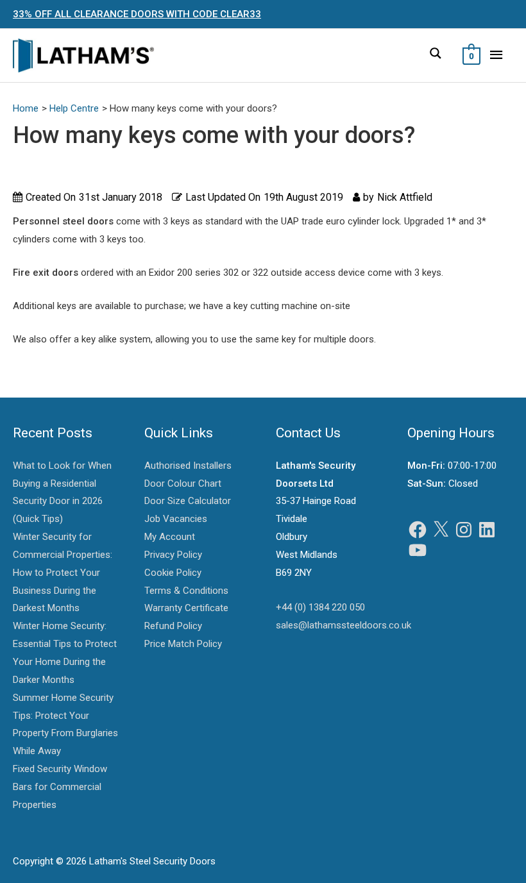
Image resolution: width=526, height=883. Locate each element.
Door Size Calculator (187, 501)
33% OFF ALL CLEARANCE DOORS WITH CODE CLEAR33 (137, 14)
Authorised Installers (188, 465)
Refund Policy (173, 626)
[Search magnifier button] (435, 53)
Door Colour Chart (182, 483)
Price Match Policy (183, 644)
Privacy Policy (173, 554)
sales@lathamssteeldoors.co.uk (343, 625)
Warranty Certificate (186, 608)
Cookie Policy (172, 572)
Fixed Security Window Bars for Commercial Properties (60, 787)
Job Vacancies (175, 519)
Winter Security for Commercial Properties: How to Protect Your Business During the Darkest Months (62, 572)
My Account (169, 536)
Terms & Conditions (186, 590)
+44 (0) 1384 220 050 (320, 607)
